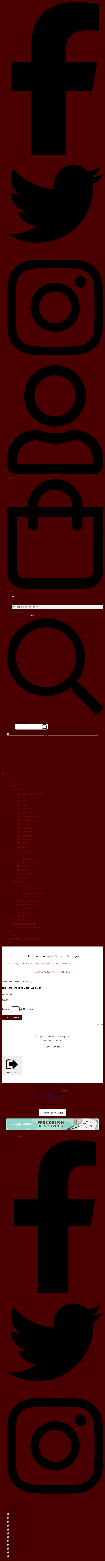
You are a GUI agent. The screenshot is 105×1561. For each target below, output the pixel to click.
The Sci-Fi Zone (23, 866)
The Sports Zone (24, 870)
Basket (19, 615)
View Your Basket (42, 972)
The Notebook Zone (26, 850)
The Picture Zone (24, 854)
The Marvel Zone (24, 843)
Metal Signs (27, 858)
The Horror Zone (24, 828)
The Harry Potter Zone (27, 820)
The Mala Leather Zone (27, 839)
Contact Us (12, 935)
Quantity (6, 1009)
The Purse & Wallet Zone (28, 862)
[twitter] (55, 251)
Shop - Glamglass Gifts (16, 963)
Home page (12, 782)
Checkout (34, 615)
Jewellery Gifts (23, 915)
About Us (11, 931)
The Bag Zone (23, 801)
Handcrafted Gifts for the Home (31, 885)
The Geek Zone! (19, 789)
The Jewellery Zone (25, 831)
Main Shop (11, 785)
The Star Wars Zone (25, 873)
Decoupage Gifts (29, 889)
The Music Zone (24, 847)
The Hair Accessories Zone (28, 816)
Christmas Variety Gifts (27, 900)
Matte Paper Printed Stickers (29, 927)
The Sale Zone (18, 919)
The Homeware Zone (26, 824)
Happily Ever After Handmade (30, 793)
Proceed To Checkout (61, 972)
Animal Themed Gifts (26, 896)
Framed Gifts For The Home (34, 893)
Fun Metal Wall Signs (26, 904)
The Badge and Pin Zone (27, 797)
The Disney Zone (24, 808)
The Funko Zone (24, 812)
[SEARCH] (45, 727)
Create (19, 1136)
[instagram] (55, 361)
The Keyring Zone (24, 835)
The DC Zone (23, 805)
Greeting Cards (23, 912)
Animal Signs (27, 908)
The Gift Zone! (18, 881)
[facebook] (55, 154)
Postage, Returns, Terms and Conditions (24, 938)
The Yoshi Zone (24, 877)
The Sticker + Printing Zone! (24, 923)
